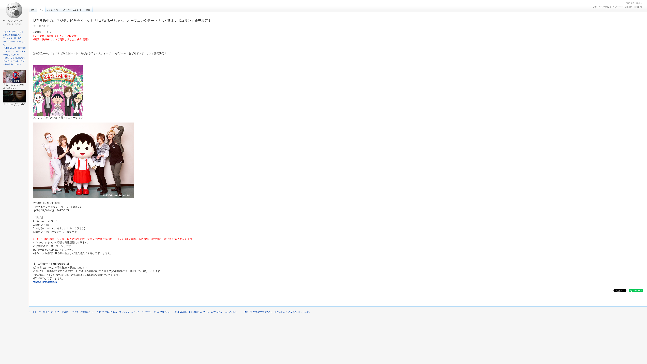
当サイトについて (51, 311)
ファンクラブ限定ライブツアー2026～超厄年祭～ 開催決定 (617, 6)
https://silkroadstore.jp (45, 281)
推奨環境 (66, 311)
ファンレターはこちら (12, 38)
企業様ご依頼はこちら (12, 34)
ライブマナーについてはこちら (156, 311)
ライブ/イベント (54, 9)
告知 (41, 9)
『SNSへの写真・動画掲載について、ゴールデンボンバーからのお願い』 (14, 51)
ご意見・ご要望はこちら (13, 31)
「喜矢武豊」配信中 (633, 3)
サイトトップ (35, 311)
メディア (67, 9)
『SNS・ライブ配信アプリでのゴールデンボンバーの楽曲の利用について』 (14, 61)
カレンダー (78, 9)
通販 (88, 9)
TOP (33, 9)
